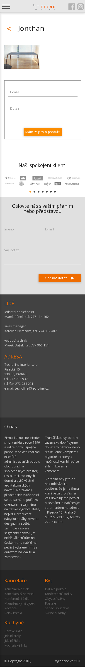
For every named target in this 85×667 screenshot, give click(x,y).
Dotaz (14, 108)
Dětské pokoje (55, 589)
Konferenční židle (16, 598)
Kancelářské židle (17, 589)
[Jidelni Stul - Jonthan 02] (22, 57)
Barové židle (13, 631)
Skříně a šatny (55, 613)
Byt (48, 580)
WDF (77, 661)
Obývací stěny (55, 598)
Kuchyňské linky (15, 645)
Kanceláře (15, 580)
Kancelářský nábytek (19, 594)
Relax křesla (13, 613)
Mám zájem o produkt (42, 132)
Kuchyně (14, 622)
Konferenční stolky (58, 594)
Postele (50, 603)
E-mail (14, 92)
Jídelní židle (12, 640)
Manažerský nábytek (19, 603)
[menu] (6, 6)
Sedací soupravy (57, 608)
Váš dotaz (11, 250)
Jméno (9, 229)
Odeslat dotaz (60, 278)
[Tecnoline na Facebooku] (71, 6)
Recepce (10, 608)
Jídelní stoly (12, 636)
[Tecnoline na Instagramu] (80, 6)
